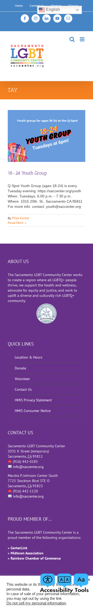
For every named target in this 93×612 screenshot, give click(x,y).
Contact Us (23, 389)
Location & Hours (28, 357)
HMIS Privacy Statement (33, 400)
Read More (16, 223)
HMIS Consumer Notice (33, 410)
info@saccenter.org (28, 466)
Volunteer (22, 378)
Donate (20, 368)
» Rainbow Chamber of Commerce (34, 558)
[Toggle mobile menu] (82, 39)
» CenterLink (17, 548)
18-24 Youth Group (27, 173)
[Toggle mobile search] (72, 39)
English (52, 9)
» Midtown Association (25, 553)
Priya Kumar (20, 218)
